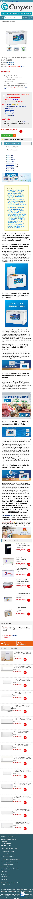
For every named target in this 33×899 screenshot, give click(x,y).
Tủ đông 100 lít (10, 163)
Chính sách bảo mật (8, 864)
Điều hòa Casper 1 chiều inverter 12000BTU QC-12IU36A (22, 797)
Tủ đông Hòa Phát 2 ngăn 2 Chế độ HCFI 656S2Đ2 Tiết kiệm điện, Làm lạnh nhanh (16, 196)
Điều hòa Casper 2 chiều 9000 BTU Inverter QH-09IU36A (22, 784)
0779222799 (14, 1)
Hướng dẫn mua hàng (8, 854)
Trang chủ (4, 21)
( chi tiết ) (22, 66)
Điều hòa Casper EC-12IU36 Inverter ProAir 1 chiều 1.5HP (22, 758)
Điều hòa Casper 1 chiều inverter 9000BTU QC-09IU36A (23, 719)
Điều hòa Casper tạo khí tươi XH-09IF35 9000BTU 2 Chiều (22, 823)
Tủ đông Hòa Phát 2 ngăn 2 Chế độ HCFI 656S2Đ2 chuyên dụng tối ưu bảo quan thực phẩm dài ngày (16, 191)
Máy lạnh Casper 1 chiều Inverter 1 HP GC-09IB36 (23, 706)
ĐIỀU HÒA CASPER (7, 515)
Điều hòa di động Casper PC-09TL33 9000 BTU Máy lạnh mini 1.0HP (22, 653)
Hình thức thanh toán (8, 856)
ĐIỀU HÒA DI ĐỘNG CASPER (8, 839)
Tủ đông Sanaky (9, 111)
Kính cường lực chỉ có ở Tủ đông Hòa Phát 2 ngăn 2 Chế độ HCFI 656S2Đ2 (16, 200)
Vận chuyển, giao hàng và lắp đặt (11, 859)
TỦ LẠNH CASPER (6, 843)
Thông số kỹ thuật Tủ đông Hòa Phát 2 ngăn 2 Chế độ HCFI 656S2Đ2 (16, 226)
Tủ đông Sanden (9, 110)
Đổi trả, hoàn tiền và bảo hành (10, 862)
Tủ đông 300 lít (10, 165)
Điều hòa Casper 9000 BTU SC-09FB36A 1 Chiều (22, 732)
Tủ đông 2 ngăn (10, 161)
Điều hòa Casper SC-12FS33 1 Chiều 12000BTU (23, 693)
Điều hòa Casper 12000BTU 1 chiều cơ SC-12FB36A (23, 745)
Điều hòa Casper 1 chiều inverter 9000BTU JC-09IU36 (22, 680)
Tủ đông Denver (9, 115)
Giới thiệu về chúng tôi (8, 851)
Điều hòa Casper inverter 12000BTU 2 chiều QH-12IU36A (22, 810)
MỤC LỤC (9, 188)
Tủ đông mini (9, 155)
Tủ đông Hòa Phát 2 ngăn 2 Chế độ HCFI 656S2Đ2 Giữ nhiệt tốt (16, 211)
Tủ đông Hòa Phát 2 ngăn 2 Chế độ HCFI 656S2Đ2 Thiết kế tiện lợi (16, 208)
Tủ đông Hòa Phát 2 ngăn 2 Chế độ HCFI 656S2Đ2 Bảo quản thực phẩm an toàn (17, 204)
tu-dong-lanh (11, 21)
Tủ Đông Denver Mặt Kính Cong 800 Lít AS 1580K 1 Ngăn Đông (23, 595)
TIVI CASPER (4, 841)
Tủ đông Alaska (9, 113)
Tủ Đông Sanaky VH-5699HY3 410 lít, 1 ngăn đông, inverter (22, 570)
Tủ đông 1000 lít (10, 168)
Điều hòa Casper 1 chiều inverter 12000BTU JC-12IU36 (23, 771)
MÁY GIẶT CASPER (6, 845)
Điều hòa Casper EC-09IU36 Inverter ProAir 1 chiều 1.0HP (22, 667)
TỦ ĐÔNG (9, 104)
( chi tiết (25, 121)
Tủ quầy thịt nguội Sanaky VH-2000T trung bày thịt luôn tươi (23, 581)
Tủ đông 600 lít (10, 167)
